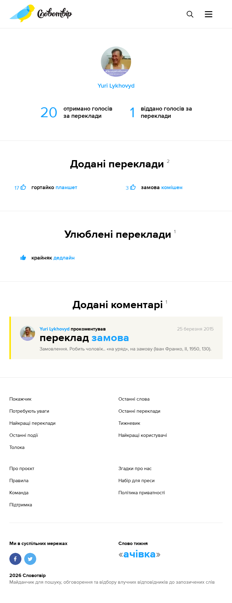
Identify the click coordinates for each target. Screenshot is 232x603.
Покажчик (20, 398)
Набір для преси (136, 480)
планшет (66, 187)
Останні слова (134, 398)
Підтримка (20, 504)
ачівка (139, 554)
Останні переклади (139, 411)
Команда (18, 492)
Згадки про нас (135, 468)
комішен (171, 187)
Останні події (23, 435)
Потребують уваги (29, 411)
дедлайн (64, 257)
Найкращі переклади (32, 423)
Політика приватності (141, 492)
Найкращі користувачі (142, 435)
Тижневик (129, 423)
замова (110, 338)
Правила (18, 480)
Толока (16, 447)
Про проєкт (21, 468)
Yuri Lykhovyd (54, 329)
